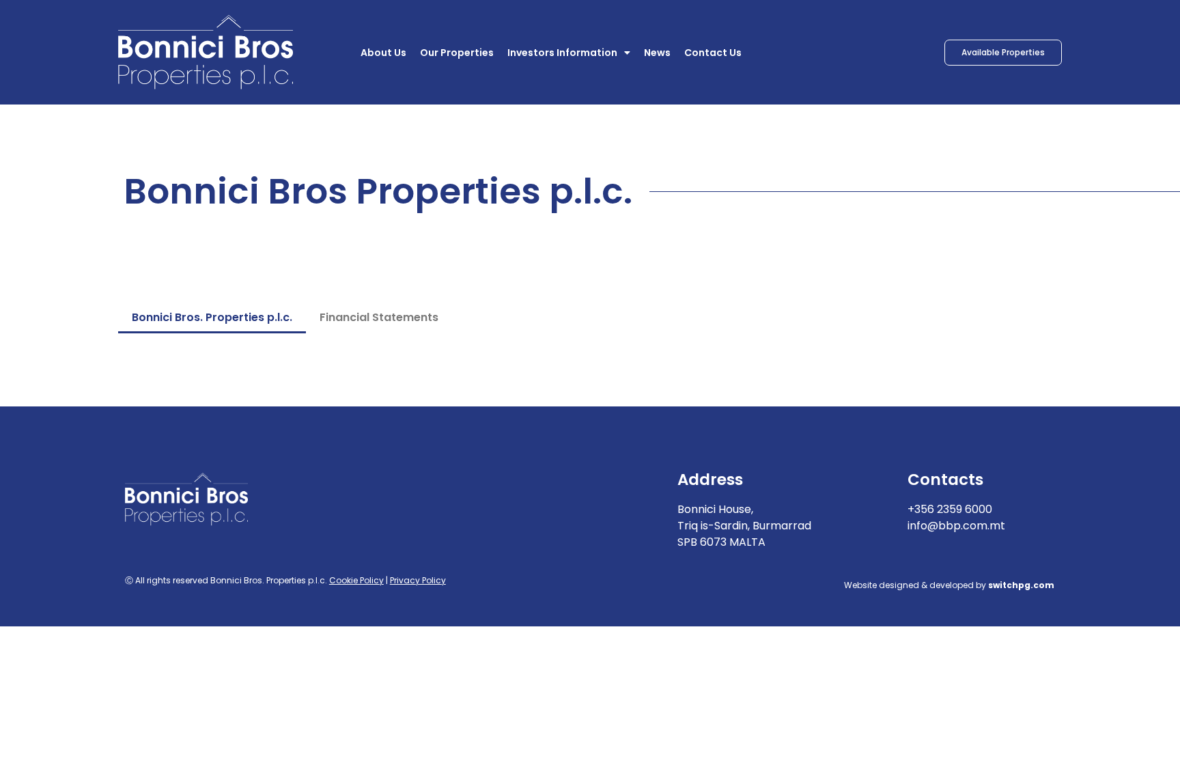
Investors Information (562, 52)
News (657, 52)
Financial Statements (379, 317)
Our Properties (457, 52)
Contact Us (713, 52)
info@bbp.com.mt (956, 525)
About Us (383, 52)
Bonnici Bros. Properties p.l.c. (212, 317)
